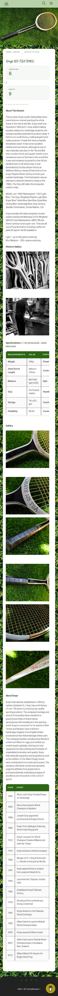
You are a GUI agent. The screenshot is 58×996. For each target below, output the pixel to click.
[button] (44, 4)
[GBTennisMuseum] (13, 4)
